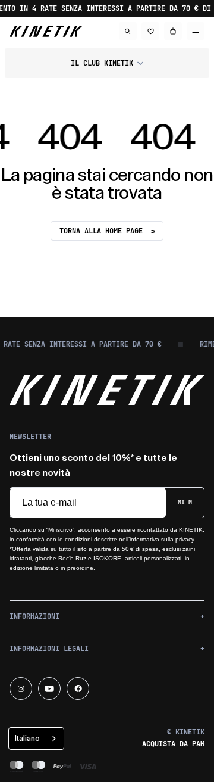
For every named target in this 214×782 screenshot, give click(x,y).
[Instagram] (21, 688)
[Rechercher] (128, 31)
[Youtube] (49, 688)
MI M (185, 502)
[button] (107, 63)
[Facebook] (78, 688)
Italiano (27, 738)
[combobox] (36, 738)
